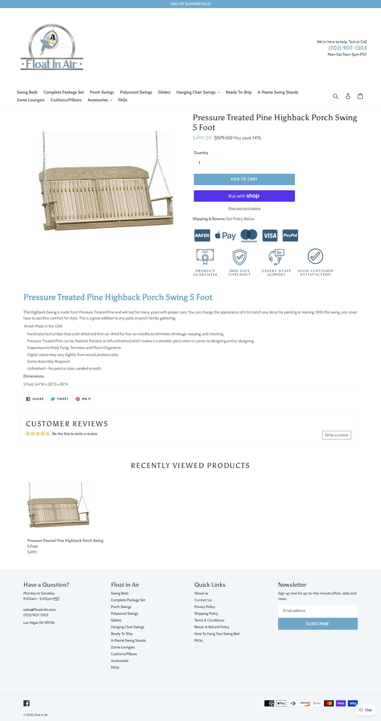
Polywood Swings (124, 613)
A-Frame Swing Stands (128, 640)
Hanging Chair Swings (127, 627)
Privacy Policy (204, 606)
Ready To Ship (122, 633)
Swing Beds (120, 593)
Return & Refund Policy (211, 627)
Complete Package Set (128, 600)
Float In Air (41, 715)
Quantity (201, 152)
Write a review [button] (336, 435)
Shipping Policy (206, 613)
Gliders (116, 620)
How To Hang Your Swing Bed (216, 633)
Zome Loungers (123, 647)
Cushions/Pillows (124, 654)
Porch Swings (121, 606)
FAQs (115, 667)
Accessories (120, 660)
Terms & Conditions (209, 620)
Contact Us (203, 600)
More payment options (244, 208)
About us (201, 593)
